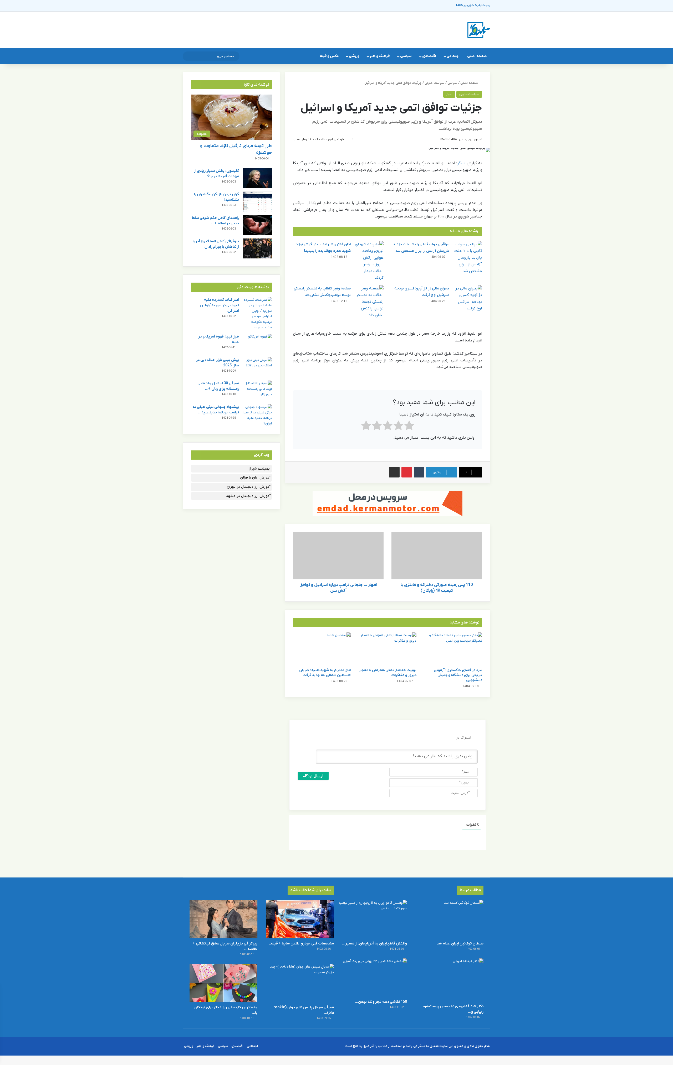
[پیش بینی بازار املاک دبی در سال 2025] (257, 367)
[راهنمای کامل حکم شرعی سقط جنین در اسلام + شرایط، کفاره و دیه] (257, 225)
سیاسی (406, 56)
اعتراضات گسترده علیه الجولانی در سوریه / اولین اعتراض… (219, 305)
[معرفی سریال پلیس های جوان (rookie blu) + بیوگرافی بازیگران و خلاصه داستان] (300, 983)
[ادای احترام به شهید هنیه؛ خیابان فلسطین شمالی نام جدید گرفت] (322, 648)
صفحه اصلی (477, 56)
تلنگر (461, 163)
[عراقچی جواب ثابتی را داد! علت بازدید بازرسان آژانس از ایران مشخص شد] (467, 258)
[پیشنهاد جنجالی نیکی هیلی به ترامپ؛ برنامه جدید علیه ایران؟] (257, 415)
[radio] (409, 426)
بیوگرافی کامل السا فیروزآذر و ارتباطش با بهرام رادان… (216, 244)
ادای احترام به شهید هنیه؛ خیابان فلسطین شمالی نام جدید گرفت (325, 673)
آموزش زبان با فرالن (255, 477)
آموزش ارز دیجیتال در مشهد (248, 495)
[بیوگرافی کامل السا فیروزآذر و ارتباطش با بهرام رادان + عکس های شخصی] (257, 248)
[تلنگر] (478, 30)
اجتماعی (453, 56)
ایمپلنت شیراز (260, 468)
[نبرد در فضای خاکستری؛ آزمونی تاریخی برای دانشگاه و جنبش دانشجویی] (453, 648)
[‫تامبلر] (419, 472)
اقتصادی (429, 56)
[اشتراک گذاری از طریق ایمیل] (394, 472)
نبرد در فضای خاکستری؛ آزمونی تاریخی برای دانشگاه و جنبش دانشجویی (458, 675)
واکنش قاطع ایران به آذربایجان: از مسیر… (374, 943)
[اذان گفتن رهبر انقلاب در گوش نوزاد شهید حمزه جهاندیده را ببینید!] (369, 261)
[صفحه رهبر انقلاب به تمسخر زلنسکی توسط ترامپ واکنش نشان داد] (369, 302)
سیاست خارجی (435, 83)
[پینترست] (406, 472)
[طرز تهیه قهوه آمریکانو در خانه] (257, 344)
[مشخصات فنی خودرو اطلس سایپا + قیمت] (300, 919)
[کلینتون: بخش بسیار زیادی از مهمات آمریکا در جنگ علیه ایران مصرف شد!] (257, 178)
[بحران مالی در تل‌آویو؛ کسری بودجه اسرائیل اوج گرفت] (467, 298)
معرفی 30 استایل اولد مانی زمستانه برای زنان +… (218, 386)
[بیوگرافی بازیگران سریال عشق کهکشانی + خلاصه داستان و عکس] (223, 919)
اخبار (449, 94)
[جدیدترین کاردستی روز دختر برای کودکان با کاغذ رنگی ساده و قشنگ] (223, 983)
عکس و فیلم (329, 56)
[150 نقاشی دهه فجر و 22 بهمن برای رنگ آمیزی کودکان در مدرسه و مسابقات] (373, 977)
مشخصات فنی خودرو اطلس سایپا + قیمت (301, 943)
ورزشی (354, 56)
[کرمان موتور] (387, 503)
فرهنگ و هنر (380, 56)
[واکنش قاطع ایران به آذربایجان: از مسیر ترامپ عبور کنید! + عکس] (373, 919)
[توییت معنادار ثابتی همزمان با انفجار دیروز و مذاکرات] (387, 648)
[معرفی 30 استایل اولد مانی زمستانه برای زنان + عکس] (257, 390)
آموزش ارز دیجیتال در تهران (249, 486)
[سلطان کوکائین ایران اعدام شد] (449, 919)
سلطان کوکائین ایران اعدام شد (460, 943)
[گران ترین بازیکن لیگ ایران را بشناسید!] (257, 201)
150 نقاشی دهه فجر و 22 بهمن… (381, 1001)
